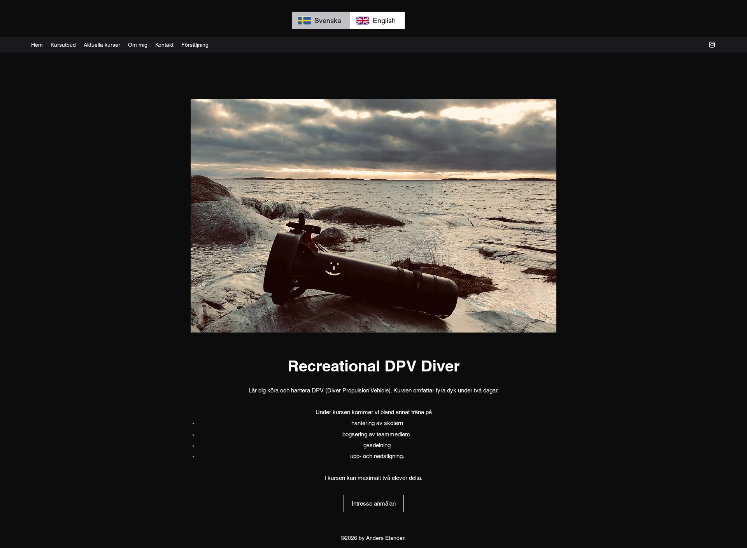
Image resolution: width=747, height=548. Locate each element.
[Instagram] (712, 45)
